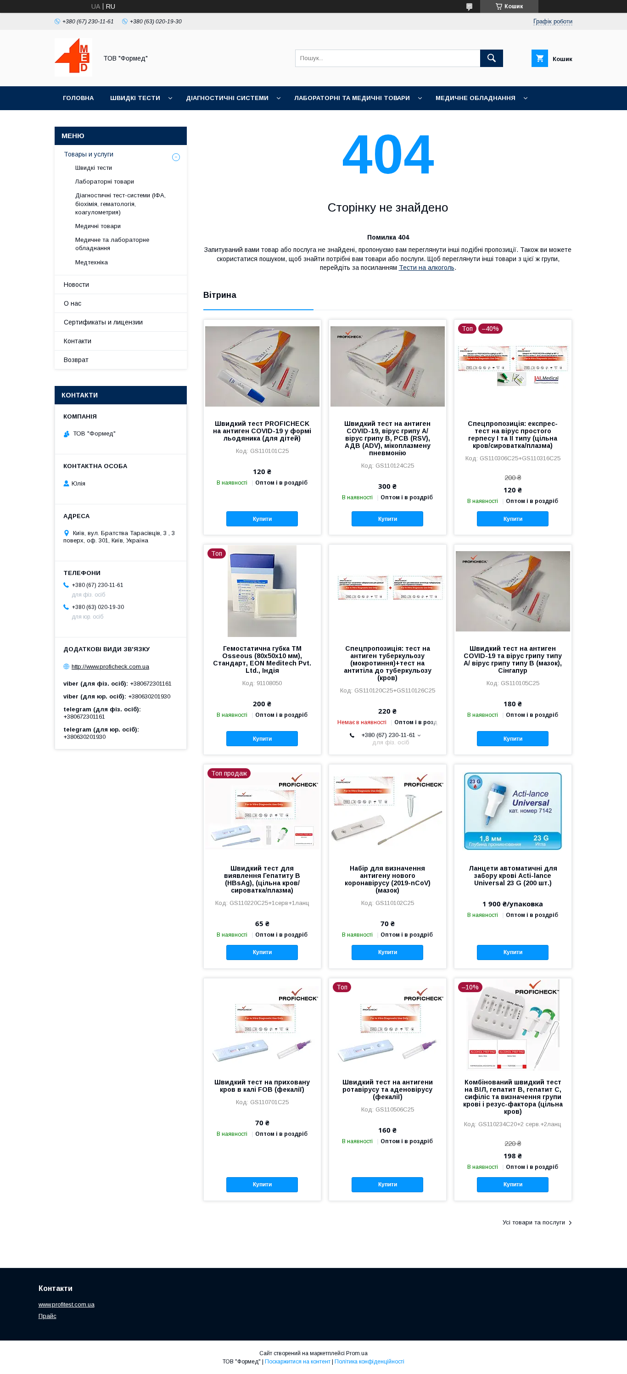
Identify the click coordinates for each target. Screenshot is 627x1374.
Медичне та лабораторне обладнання (112, 243)
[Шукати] (491, 58)
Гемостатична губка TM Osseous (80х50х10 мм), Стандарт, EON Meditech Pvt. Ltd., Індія (262, 659)
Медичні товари (98, 226)
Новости (76, 284)
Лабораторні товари (104, 181)
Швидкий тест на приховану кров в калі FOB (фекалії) (262, 1085)
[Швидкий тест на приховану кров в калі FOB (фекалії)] (262, 1024)
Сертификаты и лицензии (103, 322)
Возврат (76, 359)
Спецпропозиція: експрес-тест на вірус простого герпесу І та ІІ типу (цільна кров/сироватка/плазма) (513, 434)
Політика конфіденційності (369, 1361)
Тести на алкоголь (426, 267)
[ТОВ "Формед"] (73, 74)
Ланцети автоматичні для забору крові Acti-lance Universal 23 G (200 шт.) (513, 876)
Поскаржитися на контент (297, 1361)
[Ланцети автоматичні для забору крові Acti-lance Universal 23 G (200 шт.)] (512, 810)
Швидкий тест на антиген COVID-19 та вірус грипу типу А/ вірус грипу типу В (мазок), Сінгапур (513, 659)
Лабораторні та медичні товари (352, 98)
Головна (78, 98)
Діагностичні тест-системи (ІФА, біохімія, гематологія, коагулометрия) (120, 203)
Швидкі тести (135, 98)
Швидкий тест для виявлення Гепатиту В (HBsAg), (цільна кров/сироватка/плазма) (262, 879)
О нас (72, 303)
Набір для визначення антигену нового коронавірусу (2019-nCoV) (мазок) (388, 879)
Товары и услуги (88, 154)
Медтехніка (91, 262)
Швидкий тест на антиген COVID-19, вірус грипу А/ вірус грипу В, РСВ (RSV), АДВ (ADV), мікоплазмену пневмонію (387, 438)
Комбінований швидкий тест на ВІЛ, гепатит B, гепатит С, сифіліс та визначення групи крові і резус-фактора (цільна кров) (513, 1096)
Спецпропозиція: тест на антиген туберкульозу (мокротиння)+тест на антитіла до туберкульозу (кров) (387, 663)
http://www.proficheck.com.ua (110, 666)
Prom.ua (357, 1353)
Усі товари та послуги (534, 1222)
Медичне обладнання (475, 98)
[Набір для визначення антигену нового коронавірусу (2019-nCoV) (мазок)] (387, 810)
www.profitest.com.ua (67, 1304)
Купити (262, 519)
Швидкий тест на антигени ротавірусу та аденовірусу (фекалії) (387, 1089)
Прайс (47, 1316)
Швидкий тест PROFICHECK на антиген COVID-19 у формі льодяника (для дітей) (262, 431)
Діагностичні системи (227, 98)
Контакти (77, 341)
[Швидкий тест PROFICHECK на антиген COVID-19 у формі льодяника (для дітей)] (262, 366)
